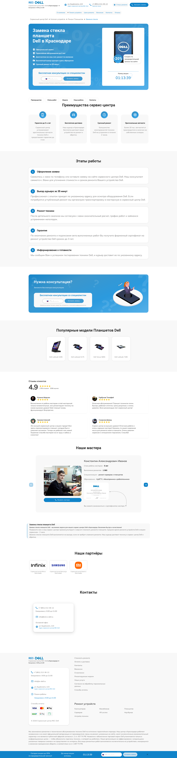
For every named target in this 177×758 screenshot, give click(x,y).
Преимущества (36, 100)
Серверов (78, 712)
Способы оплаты (81, 690)
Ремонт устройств (75, 12)
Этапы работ (51, 100)
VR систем (103, 712)
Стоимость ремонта (82, 658)
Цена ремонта (89, 12)
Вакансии (99, 12)
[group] (38, 567)
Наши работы (78, 100)
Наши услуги (79, 680)
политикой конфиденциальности (76, 83)
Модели (65, 100)
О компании (61, 12)
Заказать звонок (140, 5)
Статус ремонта (121, 5)
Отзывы (117, 12)
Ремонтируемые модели (84, 676)
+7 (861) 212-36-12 (100, 4)
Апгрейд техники (81, 716)
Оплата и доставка (82, 662)
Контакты (109, 12)
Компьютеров (79, 709)
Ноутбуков (128, 712)
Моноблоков (104, 709)
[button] (146, 485)
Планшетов (128, 709)
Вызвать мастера (63, 500)
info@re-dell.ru (40, 681)
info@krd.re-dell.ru (46, 617)
